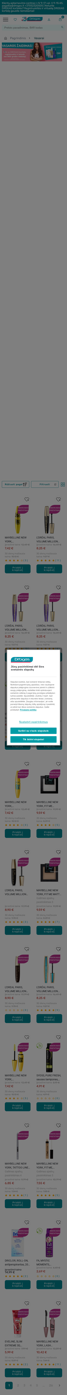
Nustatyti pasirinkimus (33, 722)
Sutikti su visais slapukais (33, 730)
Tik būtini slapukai (33, 739)
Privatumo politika (28, 710)
